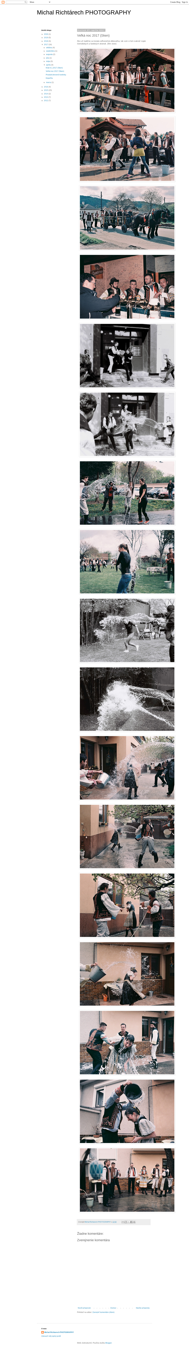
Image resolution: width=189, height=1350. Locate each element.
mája (48, 61)
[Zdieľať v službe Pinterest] (134, 1222)
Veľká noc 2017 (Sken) (55, 71)
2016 (46, 87)
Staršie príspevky (143, 1308)
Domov (113, 1308)
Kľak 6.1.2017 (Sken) (54, 68)
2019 (46, 38)
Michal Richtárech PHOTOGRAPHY (84, 12)
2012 (46, 101)
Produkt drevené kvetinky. (56, 75)
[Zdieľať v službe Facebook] (131, 1222)
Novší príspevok (84, 1308)
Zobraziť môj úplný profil (51, 1336)
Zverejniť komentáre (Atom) (103, 1312)
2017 (46, 44)
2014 (46, 94)
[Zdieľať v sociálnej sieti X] (128, 1222)
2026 (46, 34)
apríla (48, 65)
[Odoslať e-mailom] (123, 1222)
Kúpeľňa (49, 78)
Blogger (108, 1343)
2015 (46, 90)
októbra (49, 48)
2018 (46, 41)
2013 (46, 97)
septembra (50, 51)
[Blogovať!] (125, 1222)
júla (47, 58)
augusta (49, 54)
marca (49, 82)
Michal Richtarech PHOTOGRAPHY (59, 1332)
